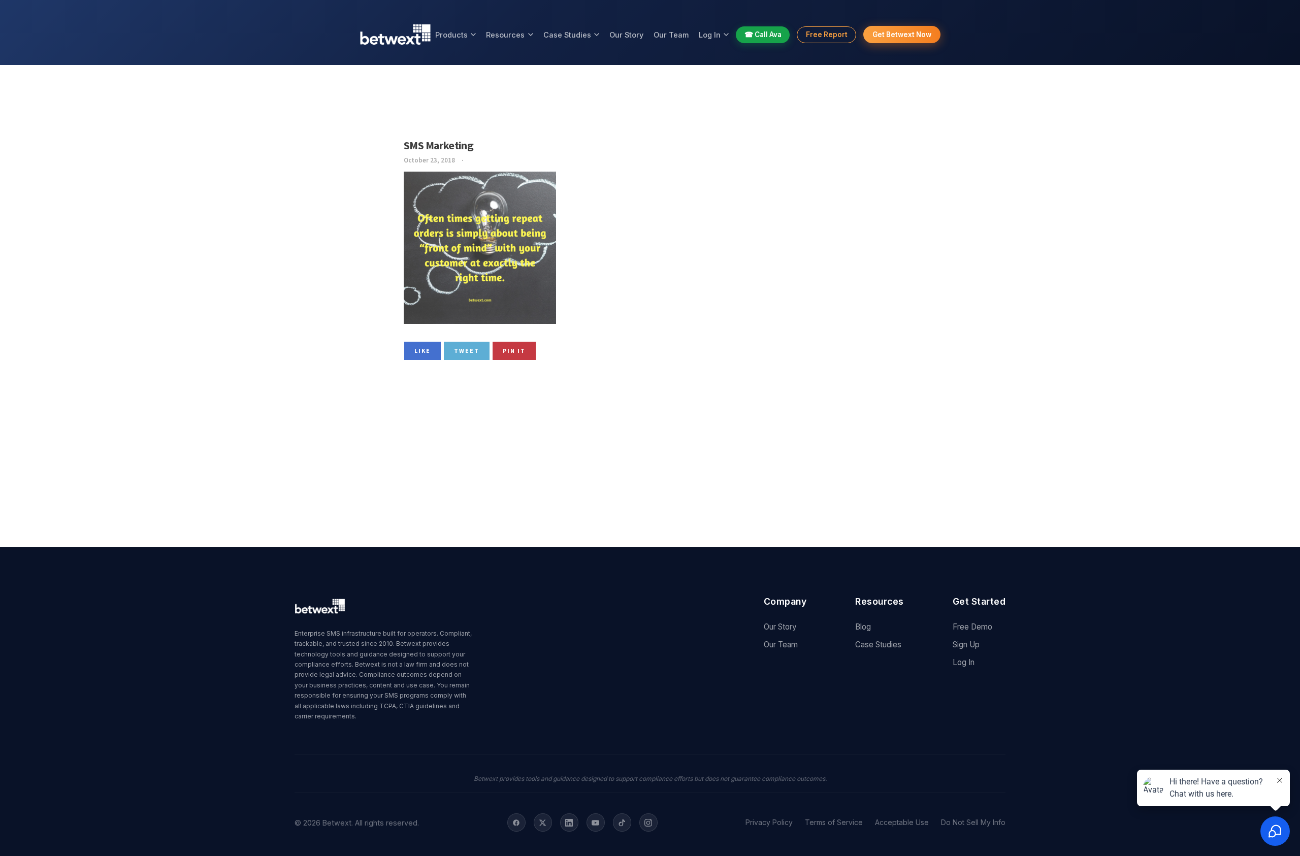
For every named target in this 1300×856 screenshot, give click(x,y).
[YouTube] (596, 822)
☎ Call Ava (763, 34)
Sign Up (966, 644)
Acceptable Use (902, 822)
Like (422, 350)
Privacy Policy (769, 822)
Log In (710, 34)
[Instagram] (648, 822)
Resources (505, 34)
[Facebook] (516, 822)
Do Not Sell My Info (973, 822)
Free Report (827, 34)
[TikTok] (622, 822)
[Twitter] (543, 822)
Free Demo (972, 627)
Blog (863, 627)
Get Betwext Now (901, 34)
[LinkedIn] (569, 822)
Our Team (671, 34)
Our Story (626, 34)
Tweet (466, 350)
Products (451, 34)
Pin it (514, 350)
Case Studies (567, 34)
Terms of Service (834, 822)
